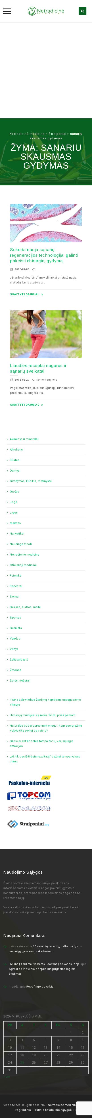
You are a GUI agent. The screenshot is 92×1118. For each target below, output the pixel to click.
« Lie (6, 1076)
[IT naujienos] (29, 795)
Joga (13, 502)
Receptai (16, 586)
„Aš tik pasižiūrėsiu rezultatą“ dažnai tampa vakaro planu (45, 759)
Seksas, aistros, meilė (25, 607)
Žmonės (15, 670)
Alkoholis (16, 449)
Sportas (15, 617)
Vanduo (15, 638)
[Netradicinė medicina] (46, 11)
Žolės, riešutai (20, 680)
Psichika (15, 575)
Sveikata (16, 628)
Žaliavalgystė (19, 659)
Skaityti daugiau (25, 294)
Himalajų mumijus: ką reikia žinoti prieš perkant (42, 715)
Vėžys (14, 649)
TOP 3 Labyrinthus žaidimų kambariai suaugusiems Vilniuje (45, 702)
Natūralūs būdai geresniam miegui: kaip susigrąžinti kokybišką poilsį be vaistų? (46, 728)
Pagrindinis (23, 1110)
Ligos (14, 512)
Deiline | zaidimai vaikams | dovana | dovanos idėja (44, 964)
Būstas (14, 460)
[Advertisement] (46, 70)
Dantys (14, 470)
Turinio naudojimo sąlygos (53, 1110)
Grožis (14, 491)
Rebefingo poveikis (40, 986)
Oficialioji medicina (23, 565)
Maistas (15, 523)
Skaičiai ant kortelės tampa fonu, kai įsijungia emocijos (41, 743)
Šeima (14, 596)
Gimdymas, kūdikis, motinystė (31, 481)
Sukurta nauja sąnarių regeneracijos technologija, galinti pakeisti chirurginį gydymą (44, 255)
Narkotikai (17, 533)
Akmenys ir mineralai (24, 439)
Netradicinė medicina (24, 554)
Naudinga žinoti (21, 544)
